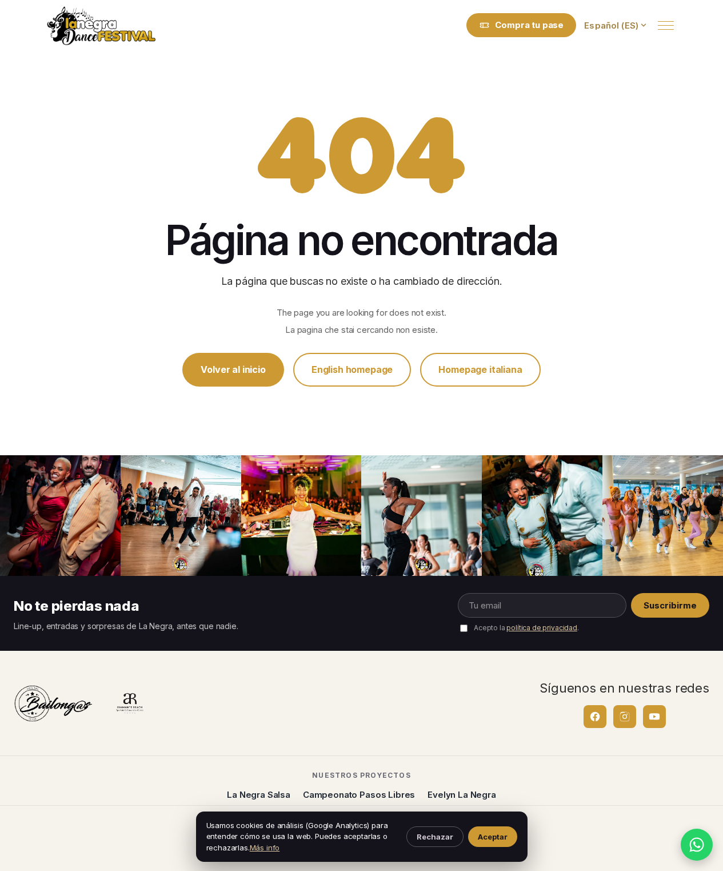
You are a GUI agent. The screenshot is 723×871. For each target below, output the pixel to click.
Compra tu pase (529, 24)
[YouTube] (654, 716)
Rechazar (435, 836)
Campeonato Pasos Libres (359, 794)
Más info (265, 847)
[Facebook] (595, 716)
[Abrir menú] (666, 25)
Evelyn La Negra (462, 794)
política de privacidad (541, 627)
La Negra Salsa (258, 794)
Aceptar (493, 836)
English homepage (352, 369)
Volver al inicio (233, 369)
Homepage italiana (480, 369)
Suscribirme (670, 605)
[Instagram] (624, 716)
